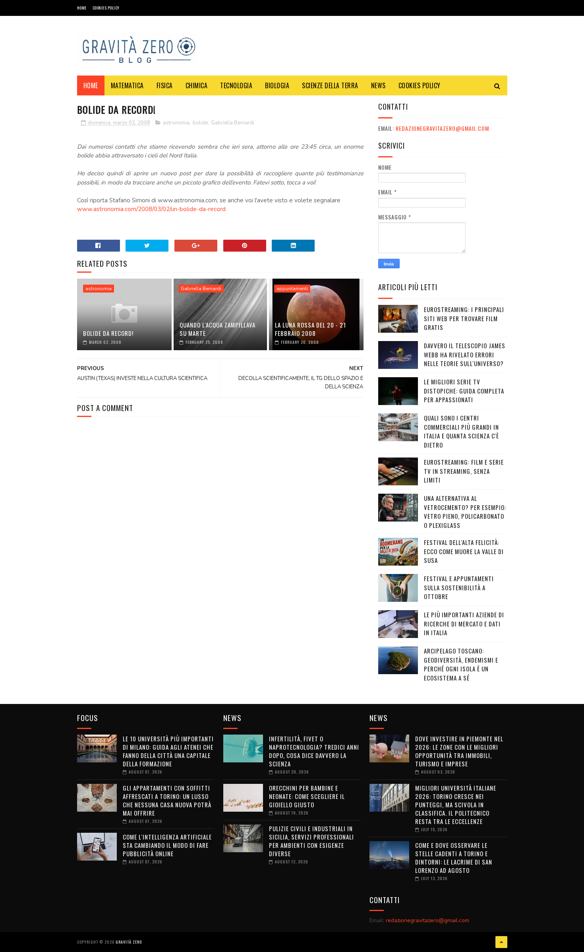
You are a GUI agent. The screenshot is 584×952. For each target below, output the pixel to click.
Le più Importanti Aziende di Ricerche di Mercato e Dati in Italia (464, 623)
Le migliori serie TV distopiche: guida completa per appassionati (464, 390)
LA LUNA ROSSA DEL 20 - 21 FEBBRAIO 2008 (310, 328)
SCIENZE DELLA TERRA (330, 85)
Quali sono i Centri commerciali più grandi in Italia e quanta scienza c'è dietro (461, 431)
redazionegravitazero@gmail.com (442, 128)
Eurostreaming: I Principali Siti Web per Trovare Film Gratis (464, 318)
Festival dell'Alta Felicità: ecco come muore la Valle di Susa (464, 551)
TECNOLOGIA (236, 85)
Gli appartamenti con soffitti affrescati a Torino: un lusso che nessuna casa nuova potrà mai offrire (167, 800)
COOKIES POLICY (106, 8)
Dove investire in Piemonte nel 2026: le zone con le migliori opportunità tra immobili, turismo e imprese (459, 751)
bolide (200, 122)
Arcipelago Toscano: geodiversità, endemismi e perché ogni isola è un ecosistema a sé (461, 664)
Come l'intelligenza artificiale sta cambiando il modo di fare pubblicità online (167, 845)
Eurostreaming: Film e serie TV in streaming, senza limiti (464, 471)
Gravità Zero (129, 942)
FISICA (165, 85)
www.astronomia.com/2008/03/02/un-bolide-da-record (151, 209)
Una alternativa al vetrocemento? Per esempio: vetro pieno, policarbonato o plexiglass (465, 511)
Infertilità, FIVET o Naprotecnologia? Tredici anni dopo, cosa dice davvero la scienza (314, 751)
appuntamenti (292, 288)
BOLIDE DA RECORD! (108, 333)
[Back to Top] (501, 942)
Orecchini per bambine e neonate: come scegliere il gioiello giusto (307, 796)
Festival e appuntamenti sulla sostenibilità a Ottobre (459, 587)
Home (82, 8)
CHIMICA (197, 85)
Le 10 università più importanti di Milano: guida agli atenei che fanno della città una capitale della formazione (168, 751)
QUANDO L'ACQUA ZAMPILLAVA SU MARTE (217, 328)
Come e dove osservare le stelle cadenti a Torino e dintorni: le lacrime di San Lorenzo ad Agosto (453, 857)
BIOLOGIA (277, 85)
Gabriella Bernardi (232, 122)
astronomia (176, 122)
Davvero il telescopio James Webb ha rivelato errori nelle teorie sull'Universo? (464, 354)
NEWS (378, 85)
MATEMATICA (127, 85)
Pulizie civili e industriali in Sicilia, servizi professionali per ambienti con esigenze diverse (311, 841)
